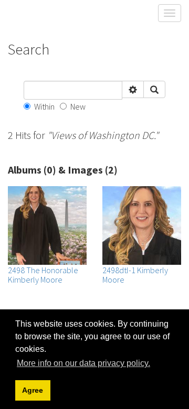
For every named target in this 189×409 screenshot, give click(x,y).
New (78, 106)
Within (44, 106)
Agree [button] (32, 390)
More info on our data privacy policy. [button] (83, 363)
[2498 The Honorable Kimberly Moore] (47, 225)
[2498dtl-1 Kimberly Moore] (141, 225)
